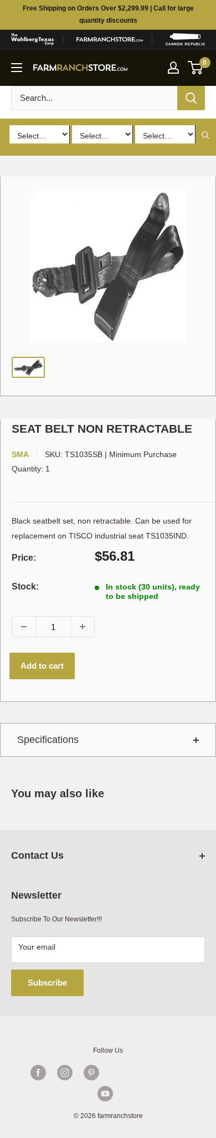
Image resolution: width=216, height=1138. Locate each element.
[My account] (173, 67)
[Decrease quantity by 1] (23, 627)
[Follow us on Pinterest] (91, 1072)
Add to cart (42, 665)
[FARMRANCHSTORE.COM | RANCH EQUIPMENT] (109, 39)
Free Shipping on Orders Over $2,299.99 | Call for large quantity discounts (108, 14)
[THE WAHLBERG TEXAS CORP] (32, 39)
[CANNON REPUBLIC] (185, 39)
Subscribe (47, 982)
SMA (20, 454)
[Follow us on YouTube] (105, 1093)
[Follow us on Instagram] (65, 1072)
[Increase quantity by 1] (82, 627)
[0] (196, 67)
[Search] (191, 98)
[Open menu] (16, 67)
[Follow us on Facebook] (38, 1072)
